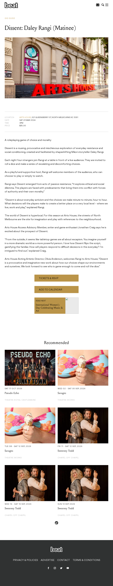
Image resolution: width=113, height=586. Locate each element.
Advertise (47, 560)
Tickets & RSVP (48, 278)
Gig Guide (10, 18)
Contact (63, 560)
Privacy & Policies (25, 560)
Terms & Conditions (86, 560)
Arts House (25, 117)
